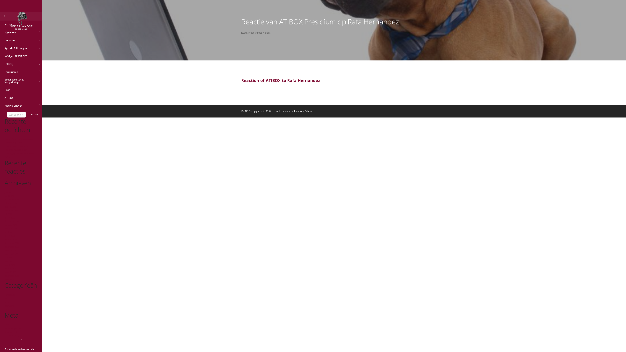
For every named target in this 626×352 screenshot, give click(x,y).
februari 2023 (11, 203)
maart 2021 (10, 236)
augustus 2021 (11, 228)
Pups (7, 309)
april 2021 (9, 232)
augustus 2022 (11, 210)
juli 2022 (8, 214)
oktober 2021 (11, 225)
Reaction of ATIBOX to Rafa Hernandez (280, 80)
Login (7, 324)
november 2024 (12, 199)
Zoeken (34, 115)
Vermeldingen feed (13, 328)
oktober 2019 (11, 279)
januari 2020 (10, 272)
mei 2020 (9, 261)
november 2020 (12, 246)
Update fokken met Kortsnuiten (19, 139)
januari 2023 (10, 206)
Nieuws (8, 302)
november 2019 (12, 275)
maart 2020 (10, 265)
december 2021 (12, 221)
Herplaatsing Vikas (13, 142)
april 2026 (9, 196)
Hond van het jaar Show (15, 149)
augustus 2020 (11, 254)
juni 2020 (9, 257)
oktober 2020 (11, 250)
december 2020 (12, 243)
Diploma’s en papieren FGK (17, 146)
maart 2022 (10, 217)
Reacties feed (11, 332)
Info (6, 298)
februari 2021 (11, 239)
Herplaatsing (10, 294)
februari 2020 (11, 268)
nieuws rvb (10, 305)
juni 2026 (9, 192)
